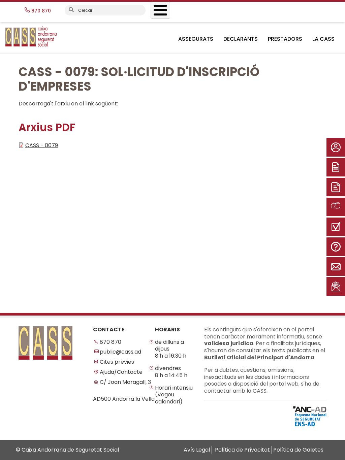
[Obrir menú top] (160, 10)
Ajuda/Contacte (121, 372)
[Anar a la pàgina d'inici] (45, 343)
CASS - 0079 (41, 145)
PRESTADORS (285, 39)
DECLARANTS (240, 39)
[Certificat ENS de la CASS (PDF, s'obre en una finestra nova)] (309, 416)
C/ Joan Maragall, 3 (125, 382)
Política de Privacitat (242, 450)
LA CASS (323, 39)
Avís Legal (197, 450)
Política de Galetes (298, 450)
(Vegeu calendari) (169, 398)
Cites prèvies (117, 362)
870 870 (110, 342)
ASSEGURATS (195, 39)
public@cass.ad (120, 352)
